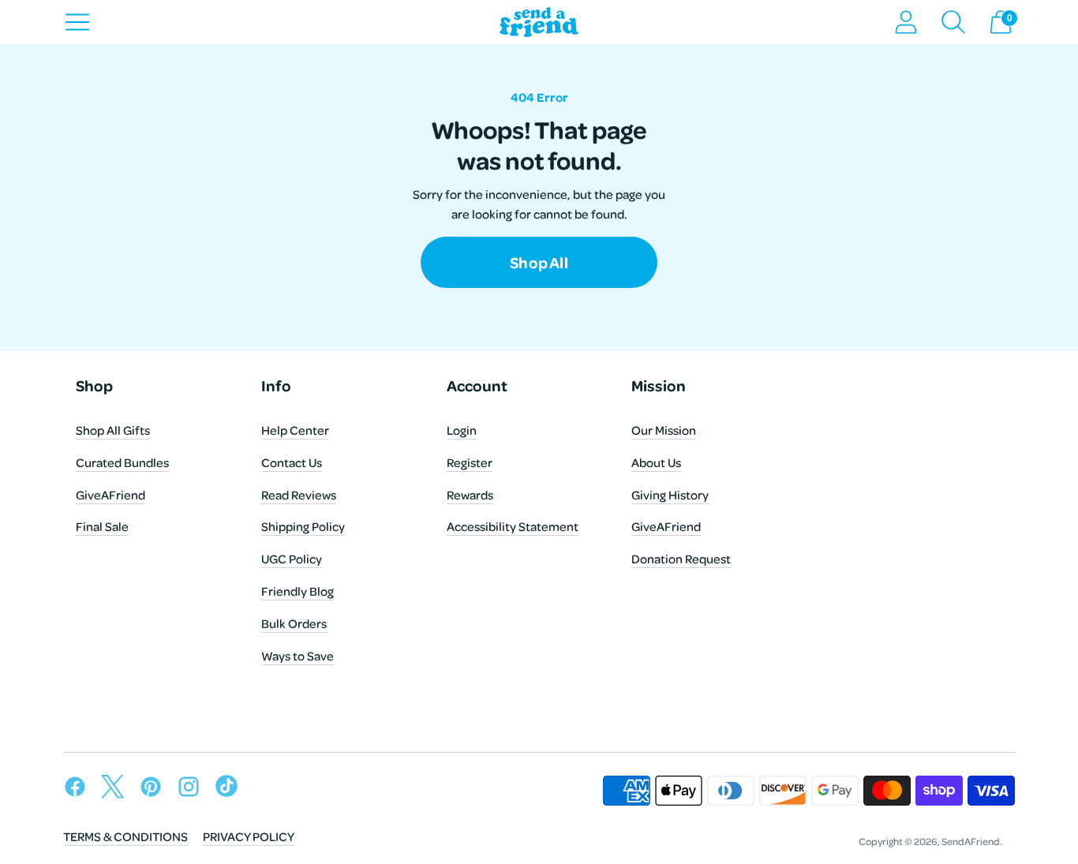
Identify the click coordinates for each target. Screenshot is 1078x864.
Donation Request (681, 559)
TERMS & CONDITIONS (125, 836)
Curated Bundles (122, 462)
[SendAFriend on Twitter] (117, 789)
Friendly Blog (297, 591)
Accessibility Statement (512, 526)
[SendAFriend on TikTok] (230, 789)
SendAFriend (970, 841)
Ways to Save (297, 656)
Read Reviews (298, 495)
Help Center (295, 430)
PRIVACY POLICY (248, 836)
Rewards (470, 495)
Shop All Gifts (113, 430)
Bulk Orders (294, 623)
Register (469, 462)
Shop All (539, 270)
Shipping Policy (303, 526)
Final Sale (102, 526)
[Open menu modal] (77, 22)
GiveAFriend (110, 495)
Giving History (670, 495)
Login (462, 430)
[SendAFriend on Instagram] (192, 789)
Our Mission (663, 430)
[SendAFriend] (539, 22)
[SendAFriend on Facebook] (79, 789)
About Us (656, 462)
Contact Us (291, 462)
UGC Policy (291, 559)
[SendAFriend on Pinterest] (154, 789)
